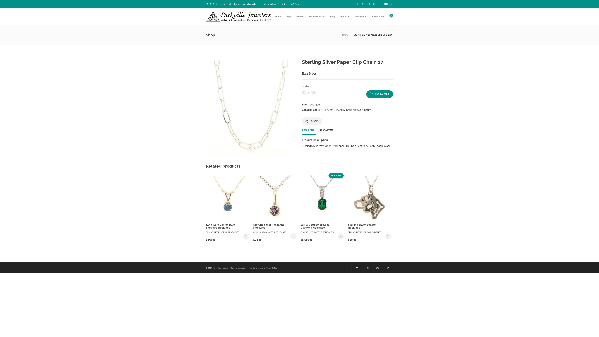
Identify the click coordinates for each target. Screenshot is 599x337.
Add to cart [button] (246, 236)
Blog (332, 16)
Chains (322, 110)
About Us (344, 16)
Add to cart (382, 94)
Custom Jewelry (336, 110)
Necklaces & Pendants (358, 110)
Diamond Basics (317, 16)
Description (309, 130)
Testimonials (361, 16)
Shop (288, 16)
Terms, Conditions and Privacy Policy (261, 268)
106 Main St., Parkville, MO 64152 (284, 4)
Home (278, 16)
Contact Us (378, 16)
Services (299, 16)
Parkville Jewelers (220, 268)
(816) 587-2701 (217, 4)
